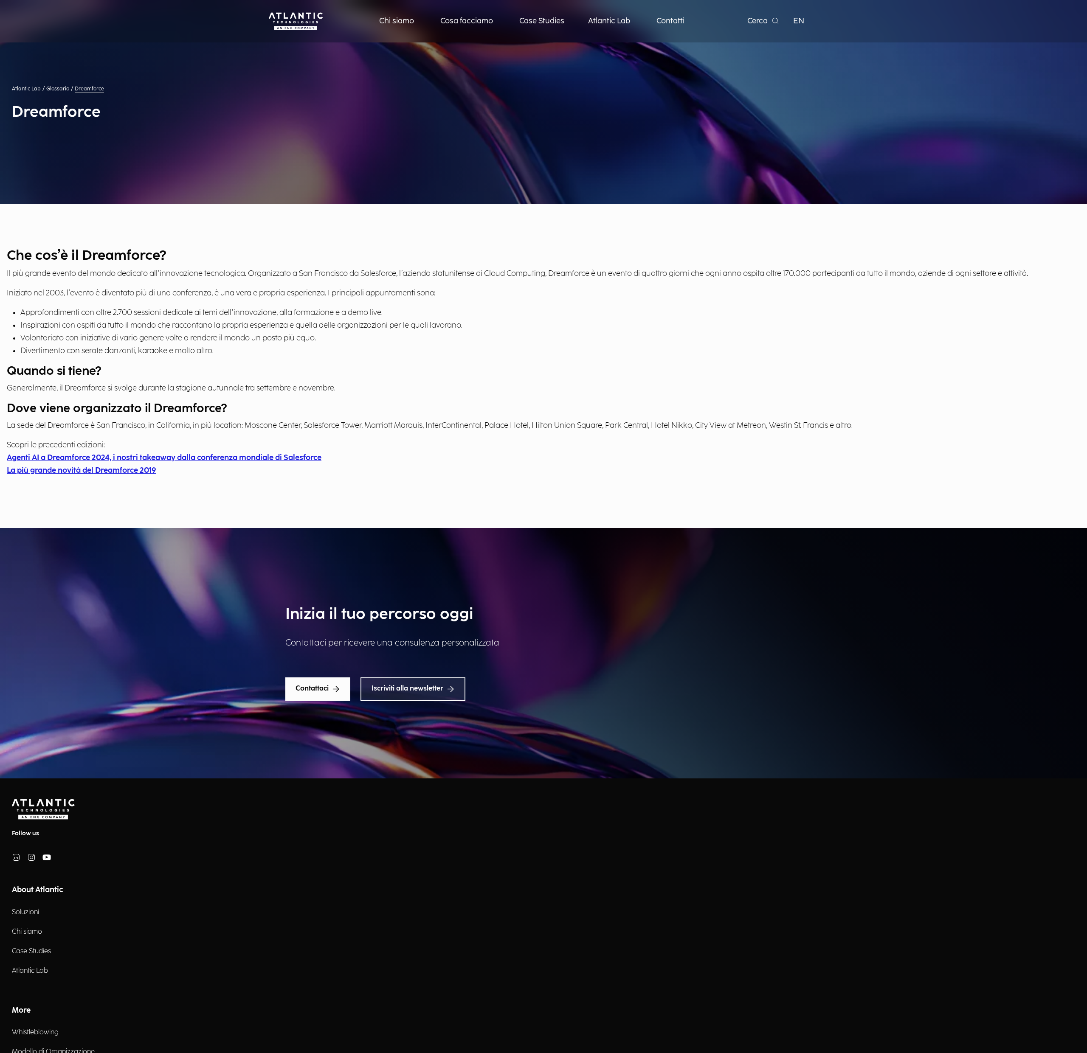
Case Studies (31, 951)
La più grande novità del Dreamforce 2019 (81, 470)
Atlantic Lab (26, 89)
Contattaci (312, 689)
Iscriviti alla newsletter (407, 689)
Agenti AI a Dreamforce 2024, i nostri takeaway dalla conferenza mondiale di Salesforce (164, 457)
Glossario (57, 89)
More (21, 1010)
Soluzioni (25, 912)
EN (798, 21)
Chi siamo (27, 932)
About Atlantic (37, 889)
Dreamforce (89, 89)
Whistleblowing (35, 1032)
